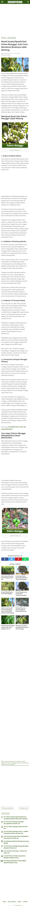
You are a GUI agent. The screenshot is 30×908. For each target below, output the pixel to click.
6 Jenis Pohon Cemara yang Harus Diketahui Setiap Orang (15, 856)
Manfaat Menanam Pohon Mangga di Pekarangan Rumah (21, 609)
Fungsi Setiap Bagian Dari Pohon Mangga (7, 592)
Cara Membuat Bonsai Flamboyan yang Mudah (16, 842)
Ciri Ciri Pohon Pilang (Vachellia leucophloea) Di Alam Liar (14, 822)
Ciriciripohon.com (19, 905)
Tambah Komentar (6, 55)
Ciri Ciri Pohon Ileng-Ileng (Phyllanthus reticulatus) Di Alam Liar (16, 837)
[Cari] (28, 2)
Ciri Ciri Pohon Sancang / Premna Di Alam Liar (15, 852)
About (19, 901)
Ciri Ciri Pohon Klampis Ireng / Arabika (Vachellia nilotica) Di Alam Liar (16, 832)
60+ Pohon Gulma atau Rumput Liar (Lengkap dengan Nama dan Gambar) (16, 817)
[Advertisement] (15, 20)
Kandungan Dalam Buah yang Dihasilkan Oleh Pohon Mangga (22, 577)
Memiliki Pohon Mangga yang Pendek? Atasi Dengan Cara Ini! (7, 627)
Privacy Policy (12, 901)
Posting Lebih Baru (7, 808)
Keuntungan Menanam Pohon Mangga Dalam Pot (7, 577)
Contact (25, 901)
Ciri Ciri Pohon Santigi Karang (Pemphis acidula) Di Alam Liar (16, 847)
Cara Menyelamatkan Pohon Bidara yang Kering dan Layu (15, 861)
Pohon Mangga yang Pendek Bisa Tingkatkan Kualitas (21, 593)
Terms (4, 901)
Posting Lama (23, 808)
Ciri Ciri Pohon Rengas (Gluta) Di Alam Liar (16, 827)
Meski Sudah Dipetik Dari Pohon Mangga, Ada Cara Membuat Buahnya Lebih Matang (7, 610)
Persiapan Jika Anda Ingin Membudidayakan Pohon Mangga (22, 627)
